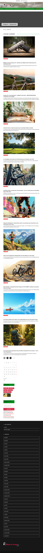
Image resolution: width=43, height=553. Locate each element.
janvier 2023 (6, 517)
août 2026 (6, 437)
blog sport (10, 410)
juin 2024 (5, 505)
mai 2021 (5, 523)
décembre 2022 (6, 520)
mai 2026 (5, 446)
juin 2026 (5, 443)
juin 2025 (5, 474)
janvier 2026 (6, 459)
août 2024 (6, 499)
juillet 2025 (6, 471)
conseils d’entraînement (9, 413)
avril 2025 (5, 477)
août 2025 (6, 468)
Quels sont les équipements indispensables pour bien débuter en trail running (18, 255)
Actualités (6, 388)
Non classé (10, 390)
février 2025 (6, 483)
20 (10, 371)
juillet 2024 (6, 502)
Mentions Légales (7, 429)
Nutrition (5, 392)
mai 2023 (5, 514)
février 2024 (6, 511)
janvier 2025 (6, 486)
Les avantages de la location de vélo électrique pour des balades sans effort (18, 159)
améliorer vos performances (8, 416)
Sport (10, 392)
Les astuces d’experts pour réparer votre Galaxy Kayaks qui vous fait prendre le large (20, 319)
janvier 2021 (6, 526)
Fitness (5, 390)
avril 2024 (5, 508)
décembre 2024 (6, 489)
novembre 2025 (6, 465)
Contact (5, 427)
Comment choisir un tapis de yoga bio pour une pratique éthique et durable (18, 127)
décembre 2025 (6, 462)
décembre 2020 (6, 529)
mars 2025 (6, 480)
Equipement (6, 58)
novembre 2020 (6, 532)
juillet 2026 (6, 440)
